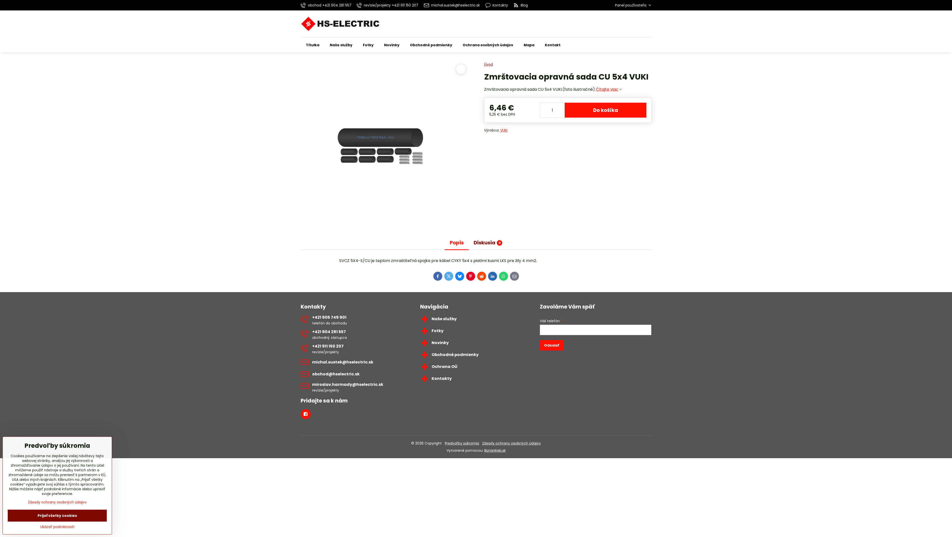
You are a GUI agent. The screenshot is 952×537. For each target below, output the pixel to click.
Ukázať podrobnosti (57, 527)
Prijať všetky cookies (57, 515)
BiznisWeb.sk (495, 450)
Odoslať (551, 345)
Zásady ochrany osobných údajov (511, 443)
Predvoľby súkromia (462, 443)
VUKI (503, 130)
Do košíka (605, 110)
